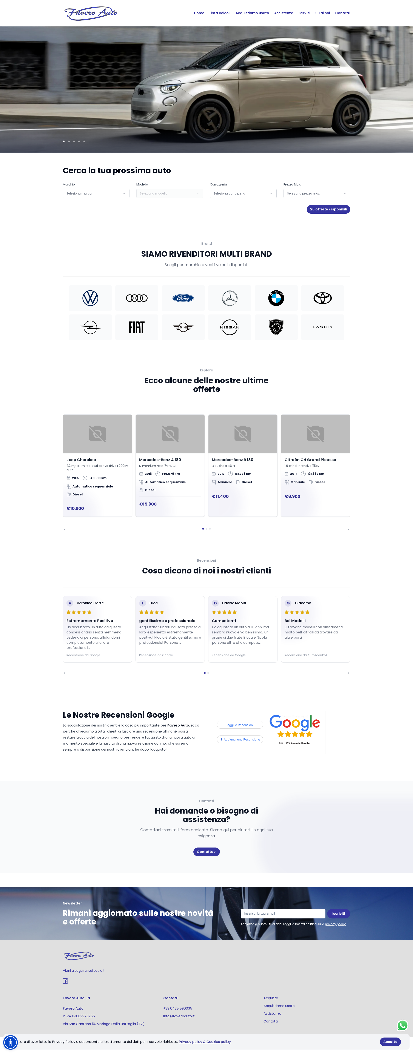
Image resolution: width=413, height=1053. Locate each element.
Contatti (342, 13)
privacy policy (335, 924)
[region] (206, 472)
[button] (10, 1042)
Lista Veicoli (220, 13)
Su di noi (322, 13)
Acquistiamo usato (252, 13)
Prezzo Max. (292, 184)
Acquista (271, 998)
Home (199, 13)
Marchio (69, 184)
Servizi (304, 13)
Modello (142, 184)
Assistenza (283, 13)
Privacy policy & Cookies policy (205, 1041)
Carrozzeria (218, 184)
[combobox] (96, 193)
